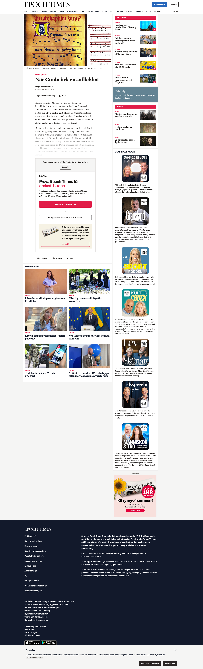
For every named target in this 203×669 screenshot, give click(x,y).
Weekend (139, 11)
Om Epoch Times (31, 581)
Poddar (129, 11)
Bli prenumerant (31, 546)
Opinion (53, 11)
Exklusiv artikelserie (33, 561)
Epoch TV (119, 11)
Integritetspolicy (31, 591)
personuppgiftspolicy (34, 657)
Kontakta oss (30, 566)
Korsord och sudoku (33, 541)
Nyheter (35, 11)
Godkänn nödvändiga (150, 663)
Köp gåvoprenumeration (34, 551)
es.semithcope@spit (123, 98)
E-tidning (28, 536)
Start (26, 11)
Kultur (104, 11)
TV (111, 11)
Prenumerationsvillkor (33, 586)
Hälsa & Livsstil (73, 11)
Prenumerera (159, 4)
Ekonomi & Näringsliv (90, 11)
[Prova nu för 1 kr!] (135, 496)
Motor (148, 11)
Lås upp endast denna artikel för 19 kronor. (65, 218)
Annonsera (29, 571)
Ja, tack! (65, 244)
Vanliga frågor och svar (34, 556)
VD (25, 576)
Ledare (44, 11)
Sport (62, 11)
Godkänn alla (170, 663)
